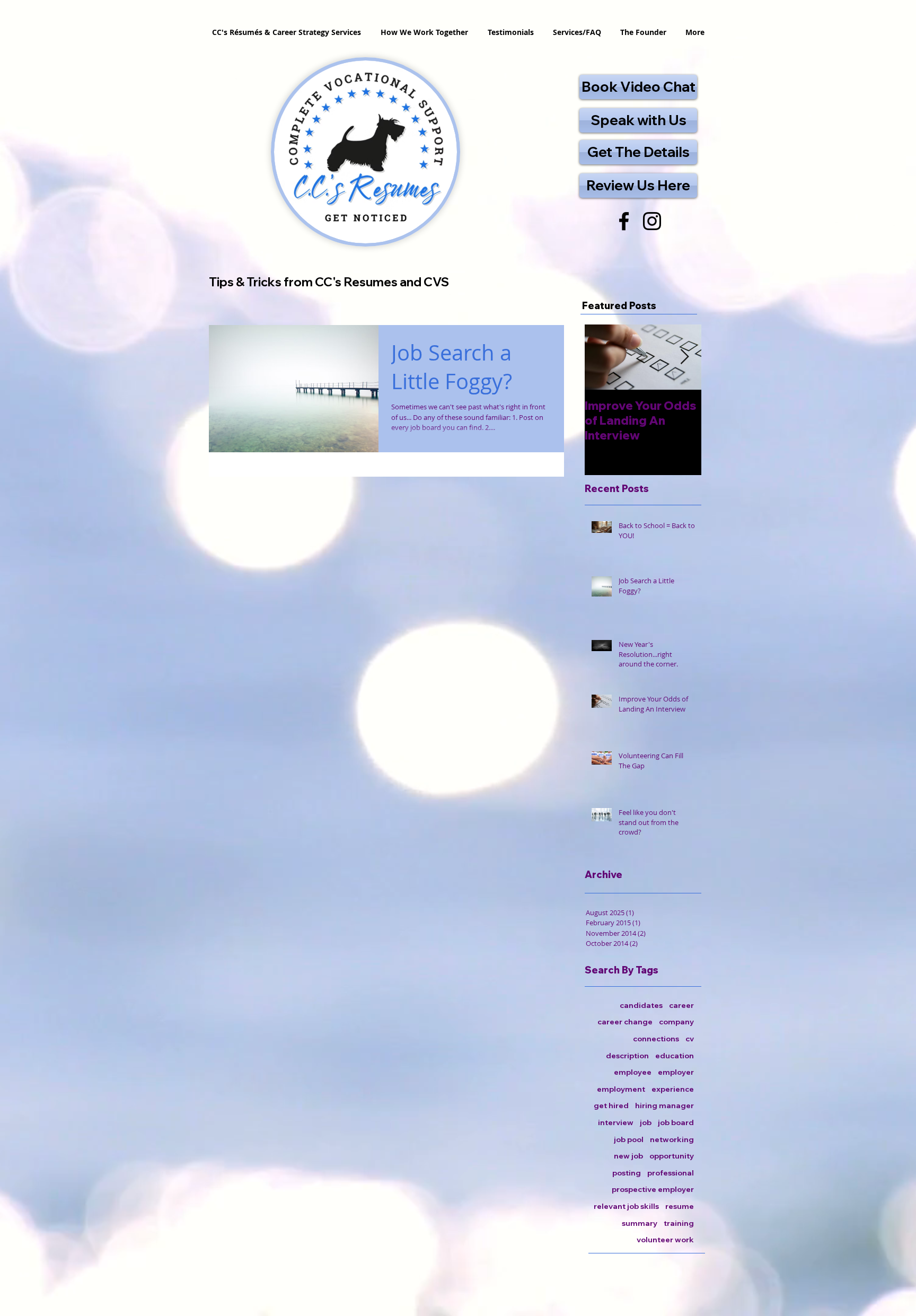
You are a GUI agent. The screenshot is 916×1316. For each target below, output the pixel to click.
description (627, 1055)
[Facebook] (624, 221)
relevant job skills (626, 1206)
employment (621, 1089)
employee (632, 1072)
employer (676, 1072)
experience (672, 1089)
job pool (629, 1139)
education (674, 1055)
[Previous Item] (601, 357)
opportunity (671, 1156)
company (676, 1022)
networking (672, 1139)
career (681, 1005)
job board (676, 1122)
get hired (611, 1105)
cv (689, 1038)
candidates (641, 1005)
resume (679, 1206)
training (679, 1223)
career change (625, 1022)
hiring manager (664, 1105)
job (645, 1122)
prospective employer (653, 1189)
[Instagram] (652, 221)
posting (626, 1173)
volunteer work (665, 1239)
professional (670, 1173)
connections (656, 1038)
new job (628, 1156)
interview (615, 1122)
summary (639, 1223)
